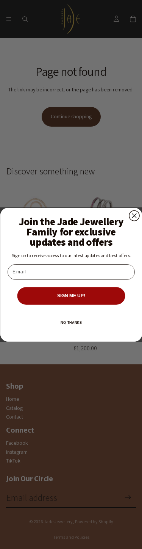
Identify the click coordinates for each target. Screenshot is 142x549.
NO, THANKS (70, 322)
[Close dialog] (134, 215)
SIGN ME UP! (71, 295)
